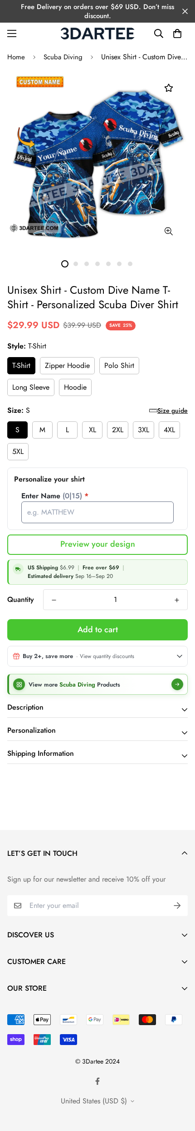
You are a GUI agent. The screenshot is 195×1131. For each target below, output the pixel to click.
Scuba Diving (63, 57)
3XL (143, 430)
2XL (117, 430)
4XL (169, 430)
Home (16, 57)
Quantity (20, 599)
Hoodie (75, 387)
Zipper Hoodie (67, 365)
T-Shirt (21, 365)
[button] (177, 33)
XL (92, 430)
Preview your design (97, 544)
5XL (18, 451)
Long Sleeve (30, 387)
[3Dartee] (98, 33)
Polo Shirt (119, 365)
